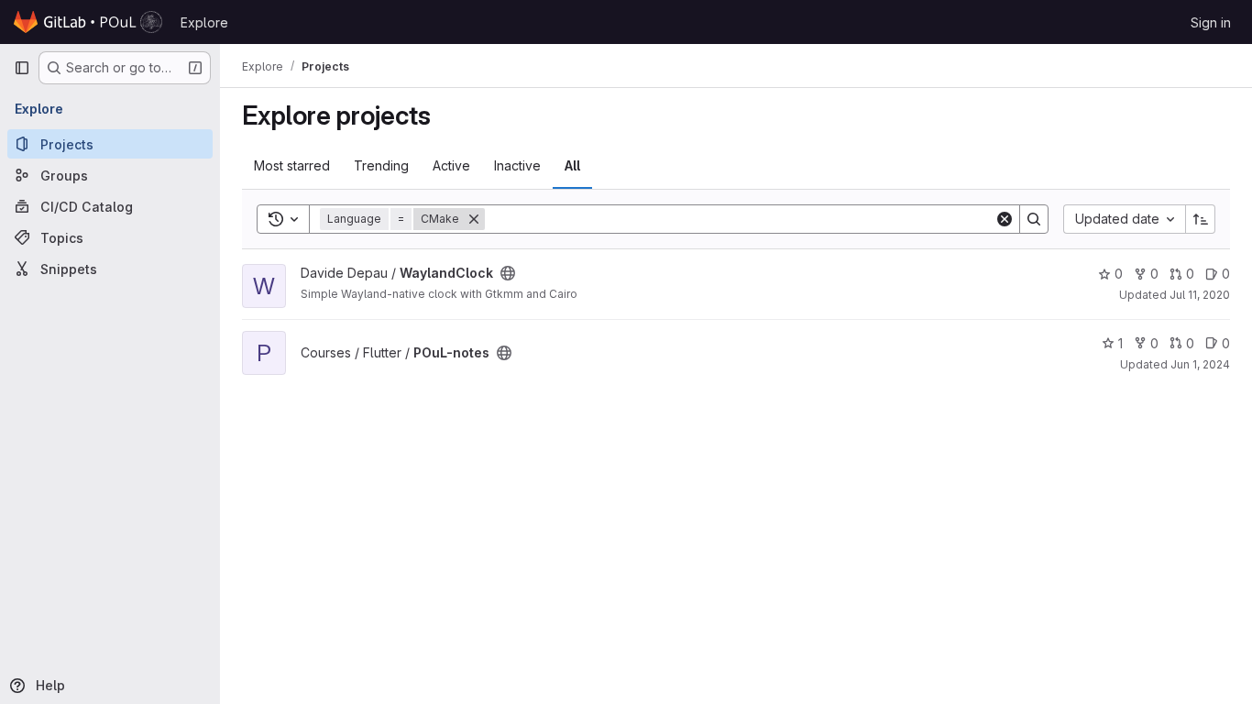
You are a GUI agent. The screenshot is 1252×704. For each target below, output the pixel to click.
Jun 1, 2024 (1200, 364)
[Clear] (1005, 219)
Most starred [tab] (292, 165)
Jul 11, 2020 (1200, 295)
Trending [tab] (381, 165)
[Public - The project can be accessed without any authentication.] (507, 273)
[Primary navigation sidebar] (22, 67)
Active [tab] (451, 165)
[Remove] (474, 219)
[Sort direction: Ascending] (1200, 219)
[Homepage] (88, 22)
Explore (204, 22)
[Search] (1034, 219)
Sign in (1211, 22)
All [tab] (572, 165)
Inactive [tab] (517, 165)
